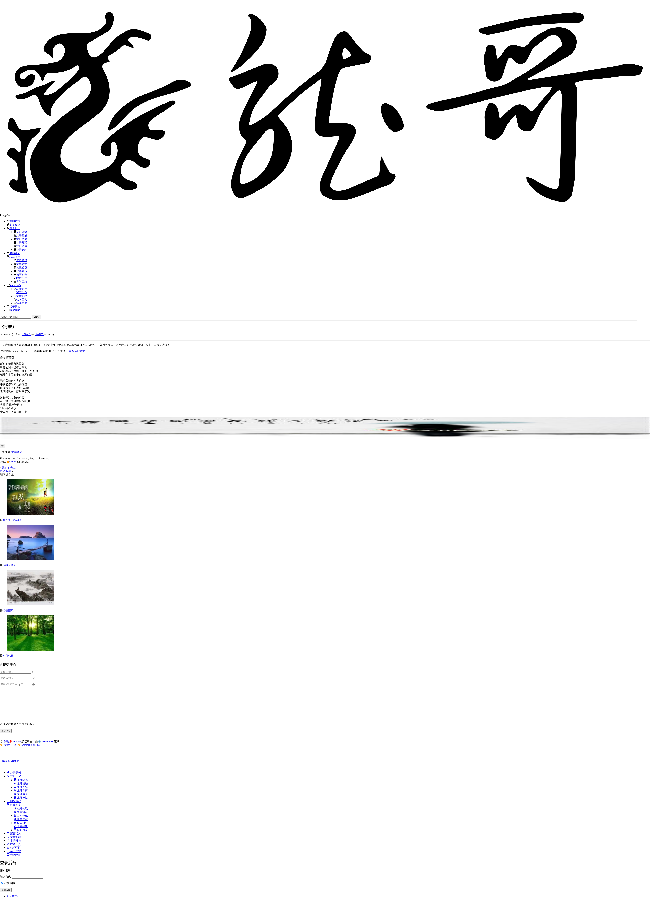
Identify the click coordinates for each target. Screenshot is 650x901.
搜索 (37, 317)
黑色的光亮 (9, 467)
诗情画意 (8, 610)
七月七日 (8, 655)
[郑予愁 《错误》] (30, 514)
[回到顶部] (325, 751)
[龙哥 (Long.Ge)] (325, 107)
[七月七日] (30, 649)
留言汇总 (21, 292)
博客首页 (14, 221)
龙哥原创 (14, 224)
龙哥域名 (21, 246)
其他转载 (21, 267)
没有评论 (39, 334)
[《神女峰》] (30, 559)
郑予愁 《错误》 (12, 520)
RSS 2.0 (13, 461)
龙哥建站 (21, 249)
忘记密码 (12, 896)
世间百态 (21, 281)
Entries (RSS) (10, 744)
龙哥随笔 (21, 231)
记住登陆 (9, 883)
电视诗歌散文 (77, 351)
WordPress (47, 741)
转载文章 (14, 256)
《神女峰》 (9, 565)
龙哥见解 (21, 235)
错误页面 (21, 303)
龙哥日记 (14, 228)
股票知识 (21, 271)
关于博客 (14, 306)
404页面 (14, 847)
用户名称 (5, 870)
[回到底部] (325, 756)
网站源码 (14, 253)
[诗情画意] (30, 604)
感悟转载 (21, 260)
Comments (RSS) (30, 744)
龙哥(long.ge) (12, 741)
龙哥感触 (21, 239)
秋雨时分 (21, 274)
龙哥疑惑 (21, 242)
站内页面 (15, 285)
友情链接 (21, 288)
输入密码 (5, 876)
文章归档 (21, 296)
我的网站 (15, 310)
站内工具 (21, 299)
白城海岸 (5, 471)
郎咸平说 (21, 278)
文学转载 (21, 263)
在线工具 (15, 844)
